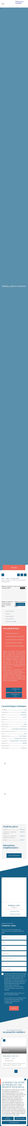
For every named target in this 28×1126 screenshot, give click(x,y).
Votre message (7, 969)
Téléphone (6, 953)
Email (4, 948)
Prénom (5, 937)
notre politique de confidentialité (10, 1115)
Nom (4, 942)
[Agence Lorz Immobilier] (21, 4)
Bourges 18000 (15, 578)
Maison (8, 578)
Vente (3, 578)
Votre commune (7, 958)
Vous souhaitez (5, 962)
